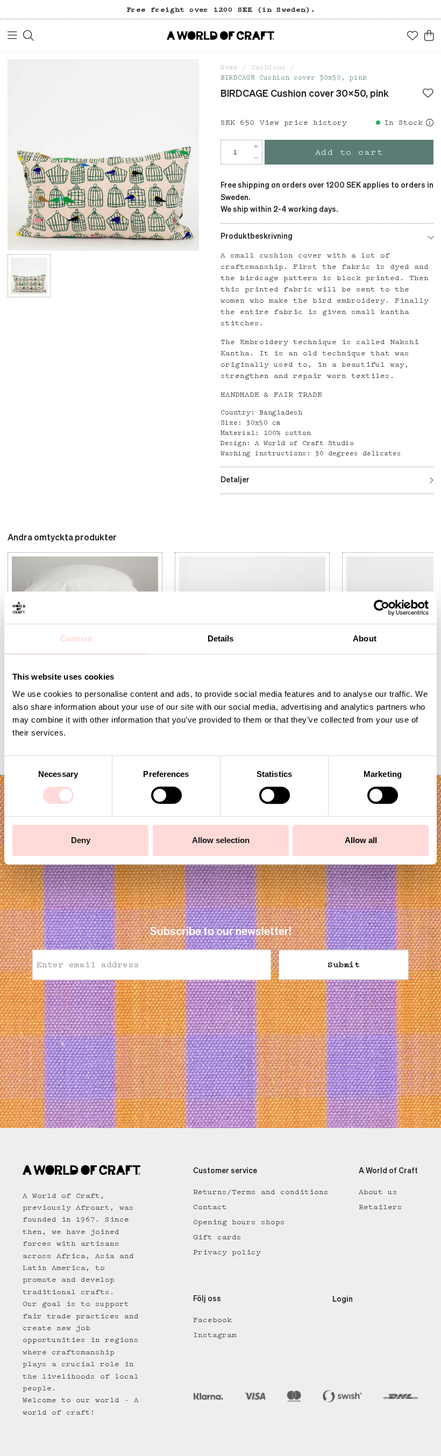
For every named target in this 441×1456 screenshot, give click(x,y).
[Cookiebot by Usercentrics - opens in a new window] (382, 607)
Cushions (268, 67)
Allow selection (221, 840)
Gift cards (217, 1237)
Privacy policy (227, 1252)
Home (229, 67)
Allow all (361, 840)
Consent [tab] (76, 638)
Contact (210, 1207)
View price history (303, 122)
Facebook (212, 1320)
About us (378, 1192)
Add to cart (349, 152)
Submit (344, 964)
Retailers (380, 1207)
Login (342, 1299)
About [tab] (364, 638)
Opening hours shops (239, 1222)
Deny (80, 840)
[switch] (166, 795)
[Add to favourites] (428, 94)
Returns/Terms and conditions (261, 1192)
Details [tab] (221, 638)
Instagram (215, 1335)
